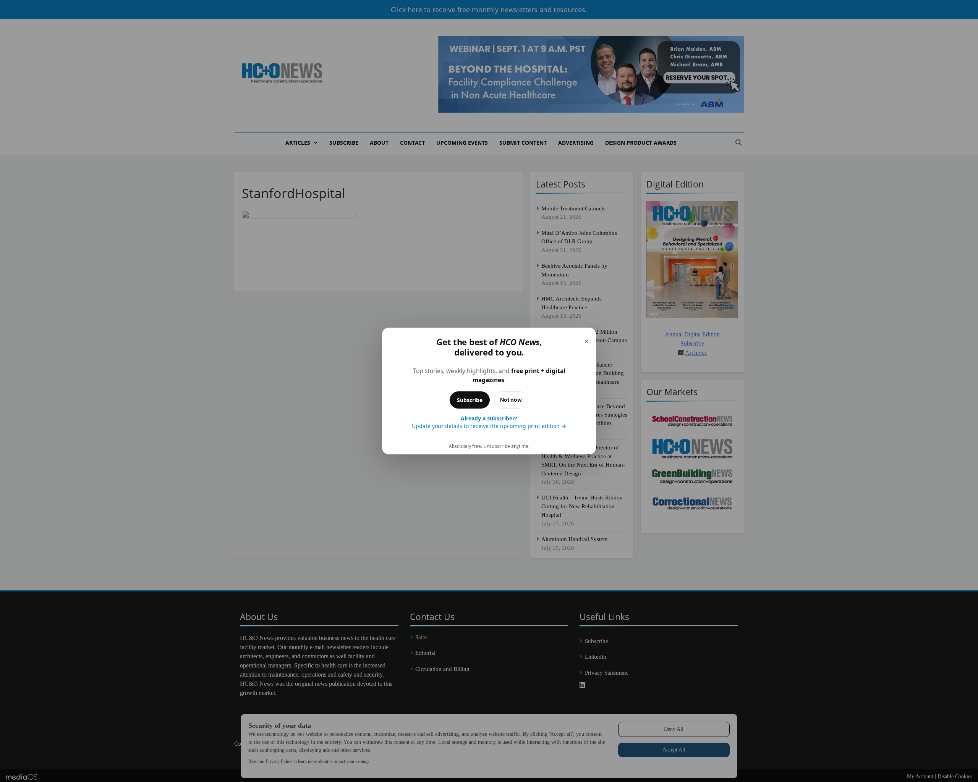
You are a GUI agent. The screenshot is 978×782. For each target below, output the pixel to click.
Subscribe (470, 400)
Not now (511, 399)
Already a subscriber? (489, 422)
